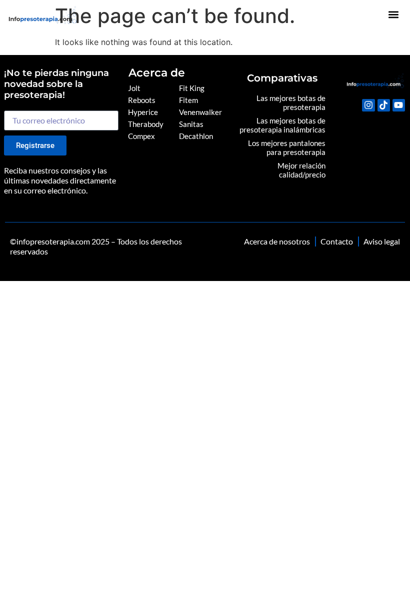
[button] (394, 14)
